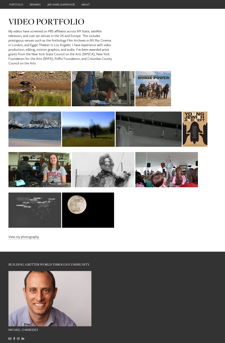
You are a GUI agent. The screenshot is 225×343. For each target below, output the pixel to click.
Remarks (35, 4)
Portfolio (16, 4)
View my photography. (23, 236)
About (85, 4)
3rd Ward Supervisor (61, 4)
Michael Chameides (23, 330)
